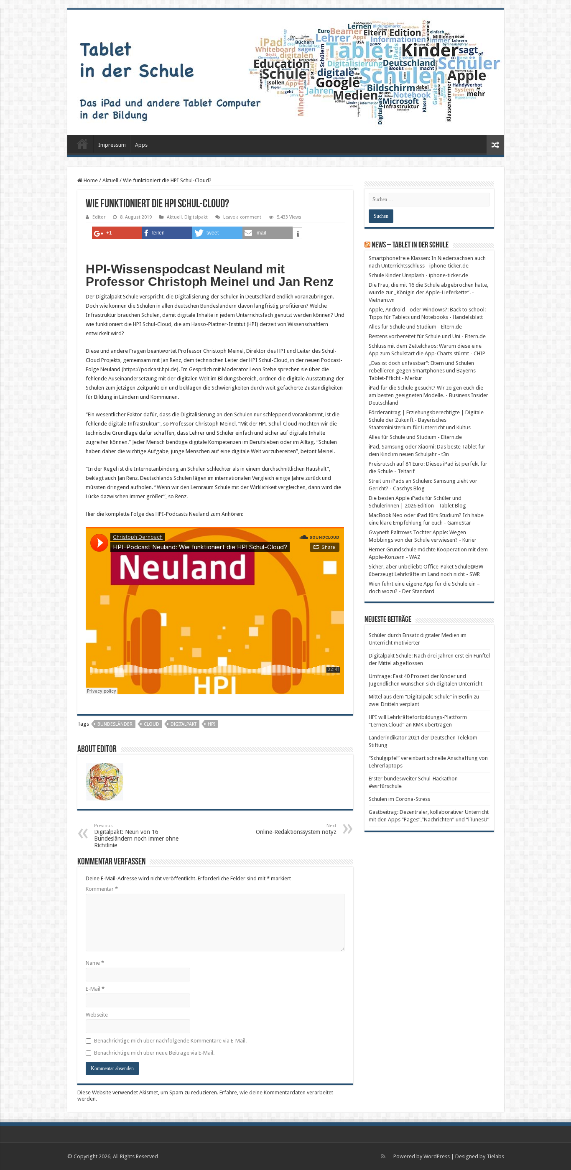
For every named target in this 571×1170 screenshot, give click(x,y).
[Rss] (383, 1156)
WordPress (436, 1156)
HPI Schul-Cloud (152, 324)
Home (90, 180)
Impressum (112, 145)
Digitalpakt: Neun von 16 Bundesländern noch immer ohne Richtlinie (136, 836)
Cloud (151, 724)
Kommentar (102, 889)
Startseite (82, 144)
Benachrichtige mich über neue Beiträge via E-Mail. (154, 1053)
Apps (141, 145)
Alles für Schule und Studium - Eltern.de (415, 327)
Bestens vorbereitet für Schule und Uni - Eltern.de (427, 336)
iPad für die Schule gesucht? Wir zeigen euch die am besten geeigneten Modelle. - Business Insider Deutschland (428, 395)
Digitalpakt (196, 217)
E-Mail (95, 989)
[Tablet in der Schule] (285, 72)
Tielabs (495, 1156)
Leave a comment (242, 217)
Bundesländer (115, 724)
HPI (211, 724)
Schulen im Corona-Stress (399, 799)
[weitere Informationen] (297, 234)
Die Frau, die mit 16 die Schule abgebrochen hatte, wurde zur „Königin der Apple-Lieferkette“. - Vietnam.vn (428, 292)
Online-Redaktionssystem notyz (296, 829)
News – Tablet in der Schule (410, 245)
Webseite (97, 1015)
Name (95, 963)
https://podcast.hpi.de (150, 369)
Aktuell (110, 180)
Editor (98, 217)
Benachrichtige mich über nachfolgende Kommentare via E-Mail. (170, 1040)
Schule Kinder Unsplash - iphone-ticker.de (418, 275)
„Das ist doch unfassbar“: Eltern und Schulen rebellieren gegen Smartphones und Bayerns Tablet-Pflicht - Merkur (422, 370)
